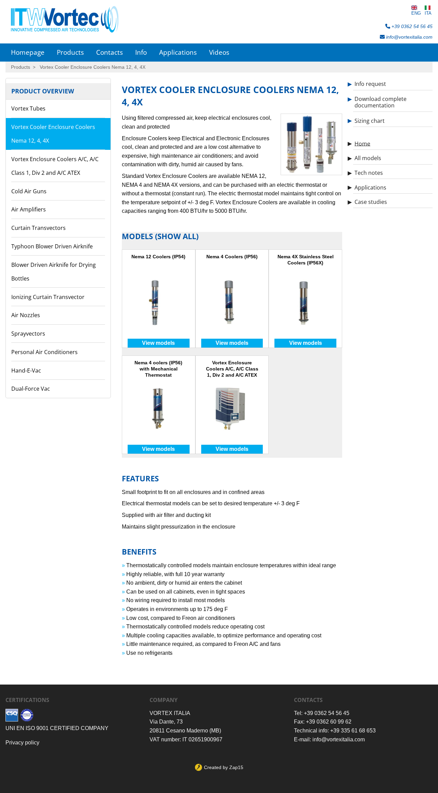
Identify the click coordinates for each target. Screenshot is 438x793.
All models (368, 158)
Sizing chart (370, 120)
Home (362, 143)
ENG (416, 13)
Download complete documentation (381, 102)
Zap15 (236, 767)
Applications (178, 52)
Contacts (109, 52)
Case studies (371, 202)
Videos (219, 52)
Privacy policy (22, 742)
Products (70, 52)
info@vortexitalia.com (409, 37)
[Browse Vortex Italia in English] (416, 7)
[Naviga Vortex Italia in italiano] (428, 7)
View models (158, 343)
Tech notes (369, 173)
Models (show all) (160, 236)
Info (141, 52)
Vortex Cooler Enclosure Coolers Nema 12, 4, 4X (92, 67)
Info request (370, 84)
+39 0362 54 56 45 (411, 26)
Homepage (27, 52)
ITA (428, 13)
